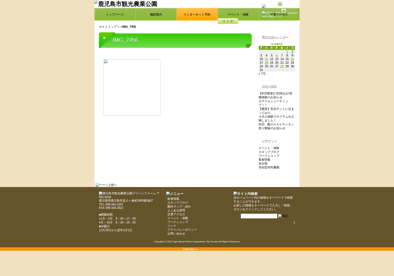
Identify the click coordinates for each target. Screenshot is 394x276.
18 (266, 62)
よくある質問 (176, 210)
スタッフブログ (269, 152)
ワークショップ (269, 155)
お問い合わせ (176, 233)
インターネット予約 (197, 14)
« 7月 (262, 73)
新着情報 (264, 159)
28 (282, 66)
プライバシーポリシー (182, 229)
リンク (171, 226)
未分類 (263, 163)
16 (292, 59)
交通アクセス (176, 214)
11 (266, 59)
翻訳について (276, 16)
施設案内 (156, 14)
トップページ (115, 14)
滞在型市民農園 (269, 167)
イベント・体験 (238, 14)
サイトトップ (108, 26)
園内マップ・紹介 (179, 206)
